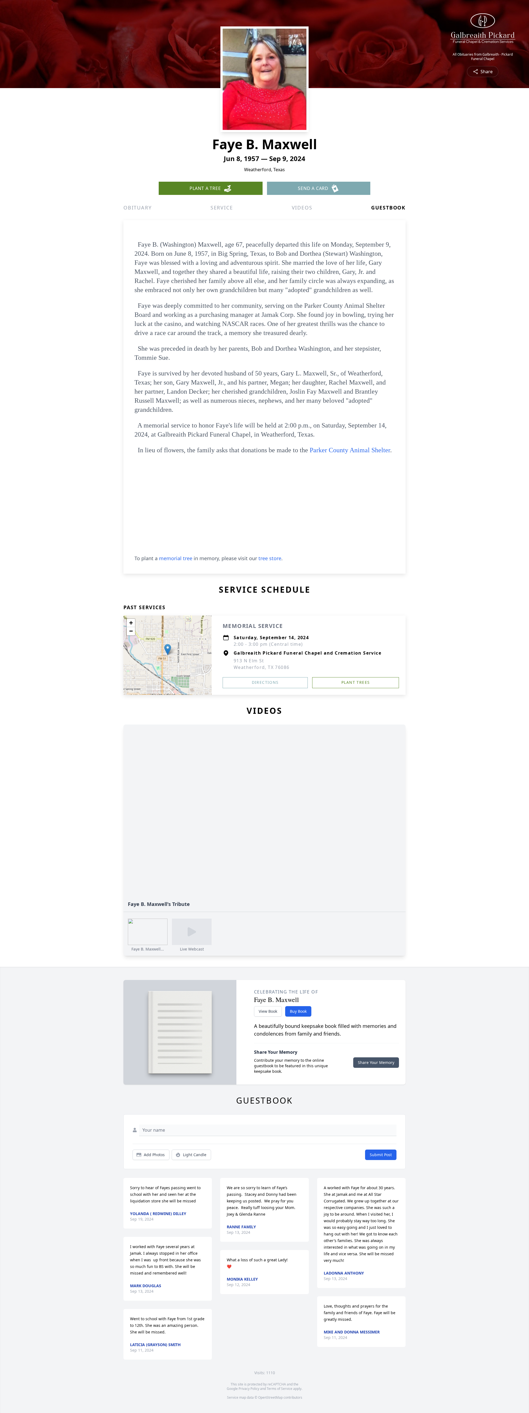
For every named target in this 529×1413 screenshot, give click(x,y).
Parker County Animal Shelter (350, 450)
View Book (268, 1011)
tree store (269, 558)
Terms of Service (279, 1388)
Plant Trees (355, 682)
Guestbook (388, 207)
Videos (302, 207)
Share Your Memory (376, 1062)
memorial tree (175, 558)
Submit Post (381, 1154)
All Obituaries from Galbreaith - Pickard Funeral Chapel (483, 56)
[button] (167, 649)
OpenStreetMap (270, 1397)
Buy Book (298, 1011)
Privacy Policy (249, 1388)
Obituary (137, 207)
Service (221, 207)
